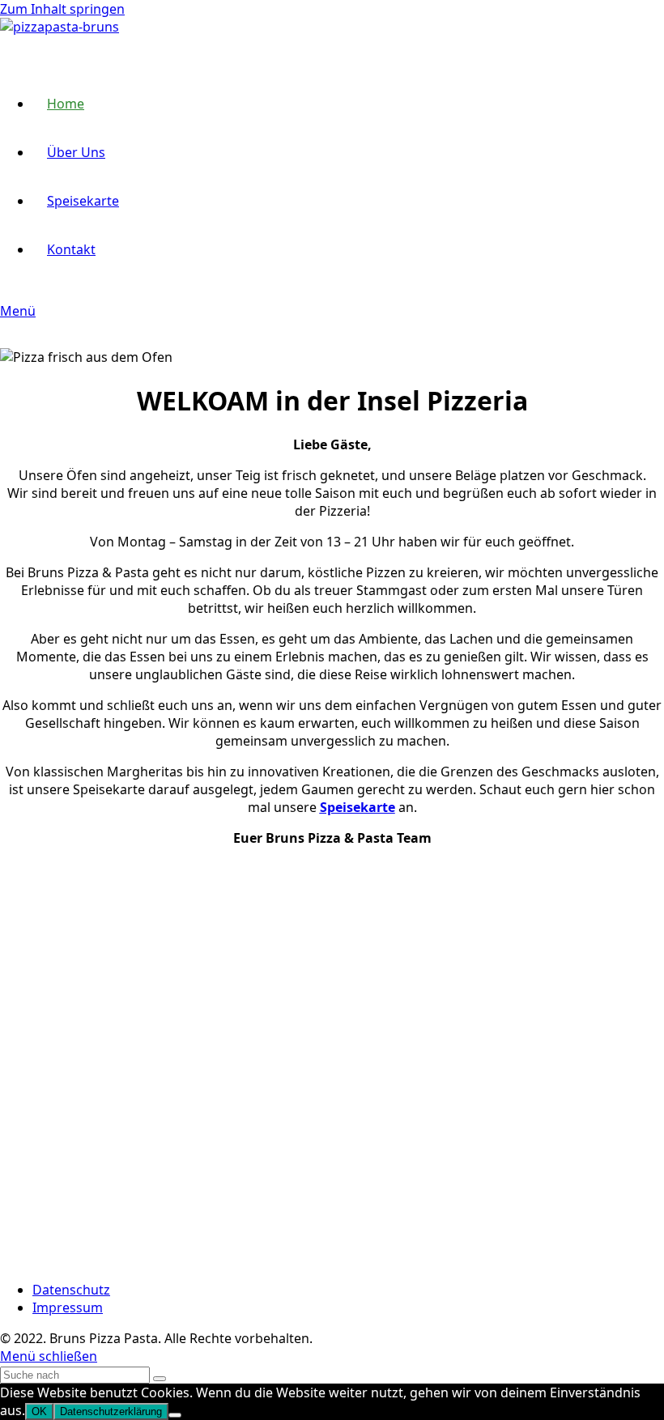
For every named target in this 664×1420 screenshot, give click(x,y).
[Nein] (174, 1415)
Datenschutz (71, 1290)
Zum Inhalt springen (62, 9)
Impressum (67, 1307)
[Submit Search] (159, 1378)
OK (39, 1411)
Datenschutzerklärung (111, 1411)
